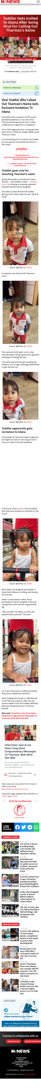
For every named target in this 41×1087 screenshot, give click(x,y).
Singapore (28, 59)
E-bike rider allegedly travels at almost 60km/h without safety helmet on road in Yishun (29, 897)
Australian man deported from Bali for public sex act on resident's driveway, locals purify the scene (29, 865)
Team (21, 1066)
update (20, 508)
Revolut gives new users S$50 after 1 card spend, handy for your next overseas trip (29, 954)
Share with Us (13, 1041)
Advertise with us (33, 1041)
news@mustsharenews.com (16, 789)
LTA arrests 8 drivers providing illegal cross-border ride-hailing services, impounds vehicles (29, 849)
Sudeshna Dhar (13, 71)
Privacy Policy (21, 1065)
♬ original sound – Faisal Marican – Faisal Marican (23, 164)
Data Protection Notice (22, 1063)
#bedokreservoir (20, 159)
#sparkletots (33, 157)
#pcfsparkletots (22, 155)
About (21, 1059)
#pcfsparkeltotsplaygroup (15, 157)
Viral (34, 59)
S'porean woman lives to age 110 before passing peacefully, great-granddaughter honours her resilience (29, 881)
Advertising (21, 1058)
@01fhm (21, 149)
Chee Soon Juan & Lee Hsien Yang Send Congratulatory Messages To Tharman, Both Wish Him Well (19, 716)
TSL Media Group (29, 1074)
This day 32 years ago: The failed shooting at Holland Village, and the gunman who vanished (29, 912)
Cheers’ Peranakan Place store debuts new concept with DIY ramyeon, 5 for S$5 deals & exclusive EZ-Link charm (29, 970)
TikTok (29, 267)
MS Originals (19, 59)
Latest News (9, 59)
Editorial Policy (22, 1061)
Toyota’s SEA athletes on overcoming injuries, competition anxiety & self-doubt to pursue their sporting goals (29, 937)
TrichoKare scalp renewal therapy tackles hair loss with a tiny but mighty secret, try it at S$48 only (29, 987)
